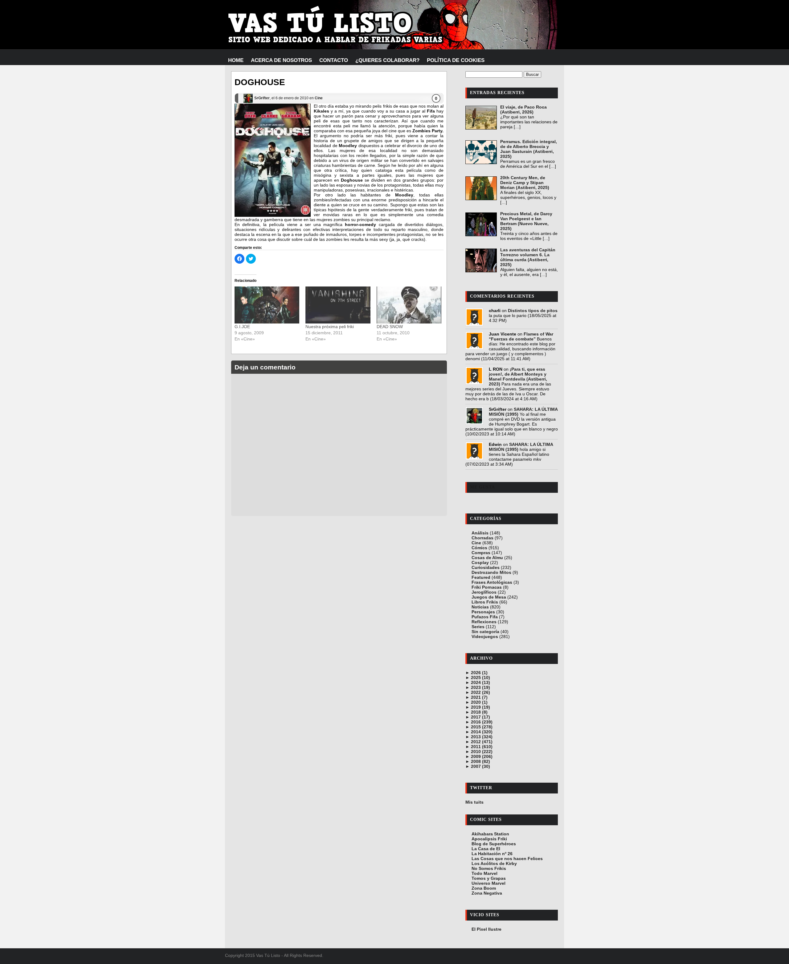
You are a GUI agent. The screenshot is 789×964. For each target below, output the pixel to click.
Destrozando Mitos (491, 572)
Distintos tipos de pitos (533, 310)
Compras (481, 552)
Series (478, 626)
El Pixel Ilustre (486, 929)
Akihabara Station (490, 833)
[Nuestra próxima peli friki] (337, 304)
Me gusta (482, 487)
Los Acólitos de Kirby (494, 863)
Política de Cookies (455, 60)
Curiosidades (486, 567)
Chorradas (482, 537)
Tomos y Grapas (489, 878)
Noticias (480, 606)
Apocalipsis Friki (489, 838)
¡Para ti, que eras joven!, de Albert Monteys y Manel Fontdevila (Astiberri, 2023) (518, 376)
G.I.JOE (242, 326)
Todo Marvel (484, 873)
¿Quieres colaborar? (387, 60)
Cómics (479, 547)
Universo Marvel (488, 883)
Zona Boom (484, 888)
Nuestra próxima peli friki (329, 326)
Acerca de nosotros (281, 60)
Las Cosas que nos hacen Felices (507, 858)
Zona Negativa (487, 893)
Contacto (333, 60)
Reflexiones (484, 621)
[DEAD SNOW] (409, 304)
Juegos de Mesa (489, 597)
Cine (319, 98)
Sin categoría (485, 631)
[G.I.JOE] (267, 304)
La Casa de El (486, 848)
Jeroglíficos (484, 592)
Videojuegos (485, 636)
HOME (235, 60)
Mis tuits (474, 802)
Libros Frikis (485, 601)
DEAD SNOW (390, 326)
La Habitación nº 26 (492, 853)
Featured (481, 577)
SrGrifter (262, 98)
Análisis (480, 532)
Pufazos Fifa (485, 616)
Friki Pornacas (487, 587)
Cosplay (480, 562)
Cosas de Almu (487, 557)
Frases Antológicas (492, 582)
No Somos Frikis (489, 868)
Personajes (483, 611)
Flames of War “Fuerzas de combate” (521, 336)
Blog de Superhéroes (494, 843)
